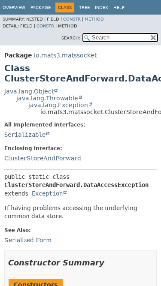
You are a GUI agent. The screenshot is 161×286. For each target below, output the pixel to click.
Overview (14, 7)
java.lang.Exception (58, 105)
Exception (47, 193)
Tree (84, 7)
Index (101, 7)
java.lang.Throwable (47, 98)
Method (94, 19)
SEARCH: (70, 38)
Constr (72, 19)
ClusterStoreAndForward (42, 158)
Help (119, 7)
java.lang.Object (29, 91)
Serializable (25, 134)
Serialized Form (28, 240)
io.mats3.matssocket (65, 55)
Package (40, 7)
